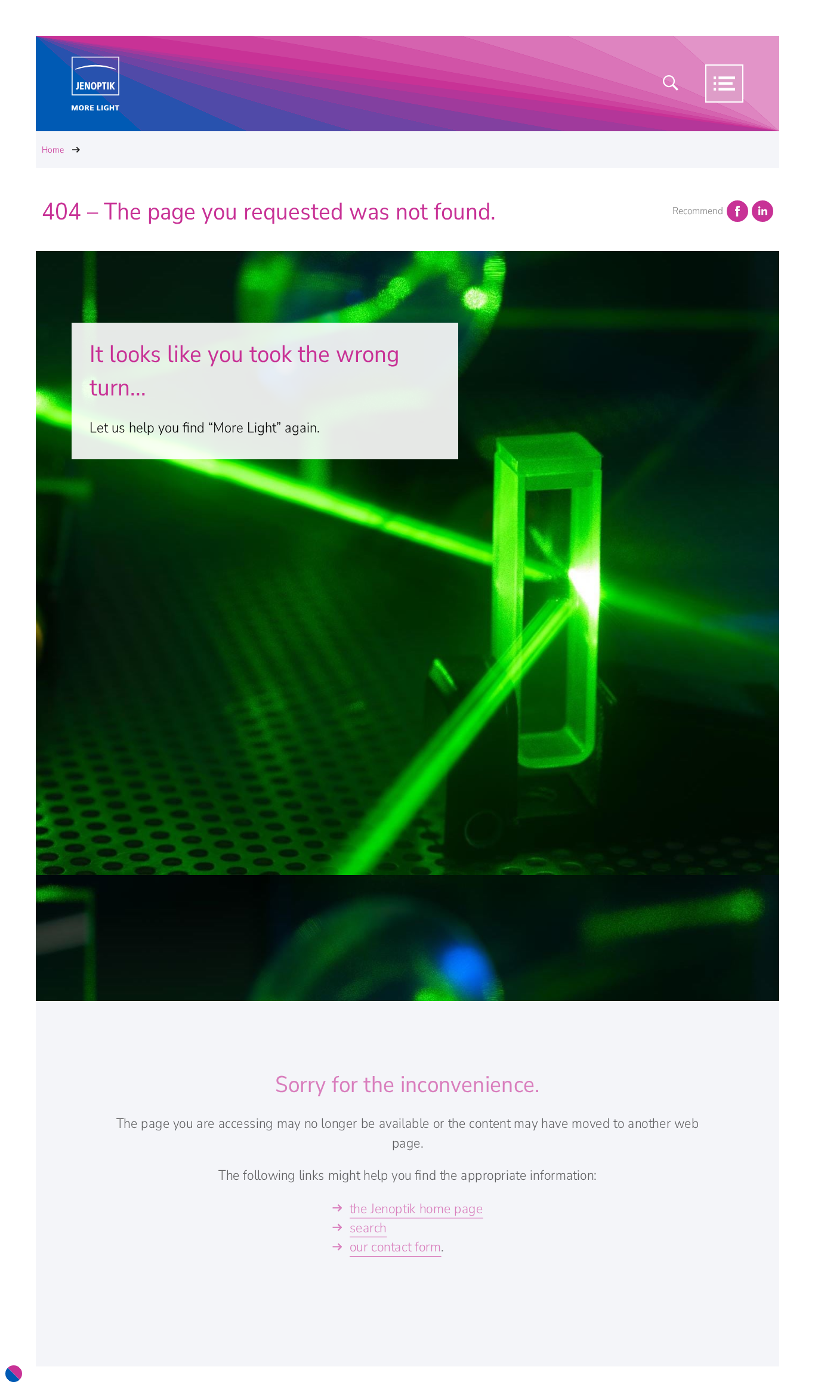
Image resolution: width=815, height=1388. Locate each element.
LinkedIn (762, 211)
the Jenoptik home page (416, 1209)
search (368, 1228)
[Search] (671, 83)
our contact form (396, 1247)
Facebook (737, 211)
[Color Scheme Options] (13, 1373)
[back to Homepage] (95, 84)
